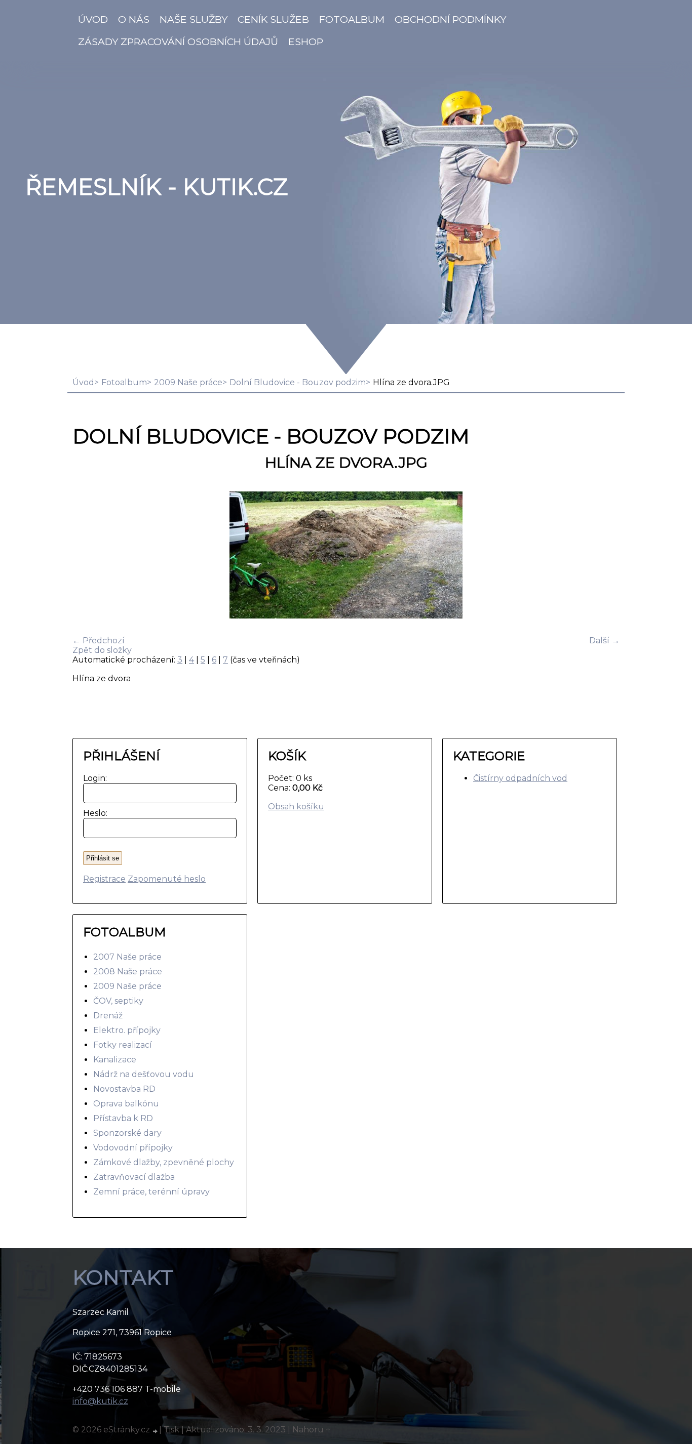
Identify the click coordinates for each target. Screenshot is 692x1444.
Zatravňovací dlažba (134, 1177)
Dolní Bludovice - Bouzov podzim (297, 382)
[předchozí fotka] (89, 556)
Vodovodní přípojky (133, 1147)
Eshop (305, 41)
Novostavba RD (124, 1089)
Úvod (93, 19)
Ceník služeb (273, 19)
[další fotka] (603, 556)
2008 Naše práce (127, 971)
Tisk (171, 1429)
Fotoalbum (352, 19)
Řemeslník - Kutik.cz (156, 186)
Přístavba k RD (123, 1118)
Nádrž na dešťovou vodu (143, 1074)
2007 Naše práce (127, 957)
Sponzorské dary (127, 1133)
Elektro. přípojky (127, 1030)
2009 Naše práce (188, 382)
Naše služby (193, 19)
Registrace (104, 879)
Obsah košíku (296, 806)
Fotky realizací (122, 1045)
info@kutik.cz (100, 1401)
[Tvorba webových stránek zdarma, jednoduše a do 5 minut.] (155, 1430)
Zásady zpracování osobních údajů (178, 41)
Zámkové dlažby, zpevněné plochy (163, 1162)
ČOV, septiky (118, 1001)
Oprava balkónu (126, 1103)
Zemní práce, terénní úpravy (151, 1192)
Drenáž (108, 1015)
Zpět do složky (102, 650)
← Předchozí (98, 640)
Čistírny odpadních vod (520, 778)
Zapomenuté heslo (167, 879)
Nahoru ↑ (311, 1429)
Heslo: (93, 813)
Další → (604, 640)
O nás (133, 19)
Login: (93, 778)
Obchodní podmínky (450, 19)
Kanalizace (114, 1059)
